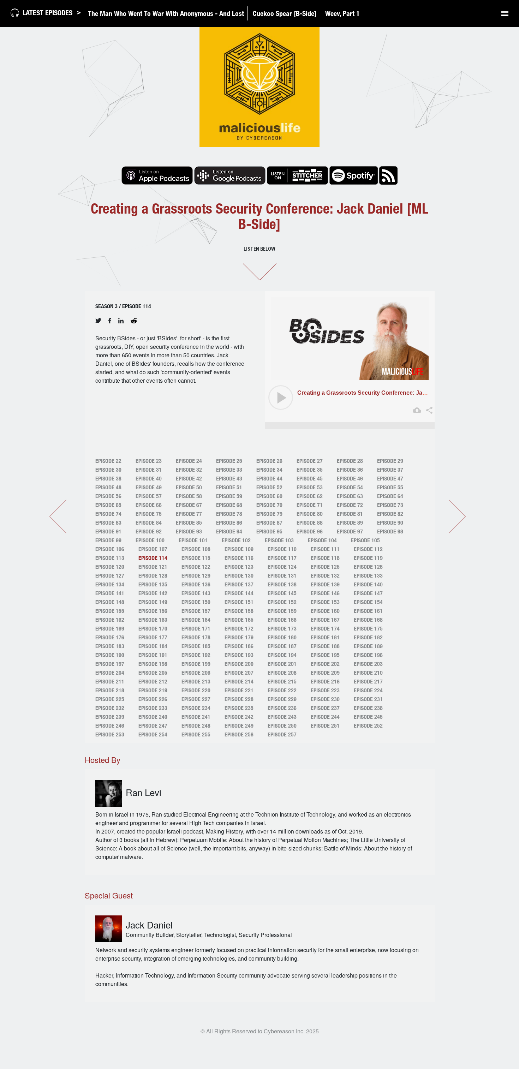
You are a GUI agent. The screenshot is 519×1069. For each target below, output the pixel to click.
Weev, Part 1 (342, 13)
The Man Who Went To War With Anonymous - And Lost (166, 13)
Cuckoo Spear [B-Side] (284, 13)
